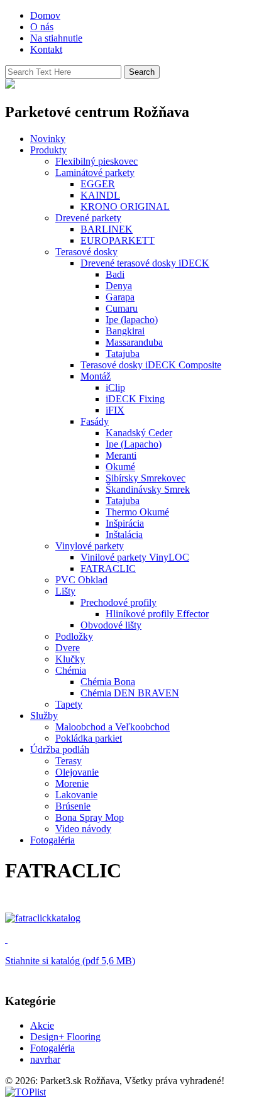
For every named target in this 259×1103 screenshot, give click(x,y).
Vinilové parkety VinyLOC (134, 557)
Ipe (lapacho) (132, 319)
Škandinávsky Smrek (148, 489)
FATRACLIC (108, 568)
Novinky (47, 138)
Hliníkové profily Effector (157, 613)
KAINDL (100, 195)
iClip (115, 387)
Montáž (95, 376)
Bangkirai (125, 331)
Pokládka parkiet (88, 738)
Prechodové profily (118, 602)
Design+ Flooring (65, 1036)
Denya (119, 285)
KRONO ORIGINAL (125, 206)
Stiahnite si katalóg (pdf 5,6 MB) (70, 960)
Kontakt (46, 49)
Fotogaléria (52, 840)
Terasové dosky (86, 251)
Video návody (83, 828)
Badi (115, 274)
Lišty (65, 591)
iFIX (115, 410)
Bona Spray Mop (89, 817)
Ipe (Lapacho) (134, 444)
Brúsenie (73, 806)
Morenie (72, 783)
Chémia (70, 670)
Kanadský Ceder (139, 432)
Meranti (121, 455)
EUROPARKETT (117, 240)
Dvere (67, 647)
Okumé (120, 466)
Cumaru (122, 308)
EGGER (97, 183)
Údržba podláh (59, 749)
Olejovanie (77, 772)
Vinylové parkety (89, 546)
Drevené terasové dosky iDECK (144, 263)
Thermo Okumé (137, 512)
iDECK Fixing (135, 398)
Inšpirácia (125, 523)
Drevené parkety (88, 217)
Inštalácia (124, 534)
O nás (41, 26)
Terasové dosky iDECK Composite (150, 364)
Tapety (68, 704)
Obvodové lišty (110, 625)
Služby (44, 715)
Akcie (42, 1025)
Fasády (94, 421)
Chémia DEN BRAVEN (129, 693)
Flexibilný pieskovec (96, 161)
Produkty (48, 150)
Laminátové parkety (95, 172)
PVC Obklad (81, 579)
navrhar (45, 1059)
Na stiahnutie (56, 38)
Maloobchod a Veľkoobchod (112, 727)
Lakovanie (76, 794)
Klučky (70, 659)
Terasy (68, 760)
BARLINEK (106, 229)
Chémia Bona (107, 681)
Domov (45, 15)
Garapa (120, 297)
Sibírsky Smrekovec (145, 478)
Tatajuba (123, 353)
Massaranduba (134, 342)
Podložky (74, 636)
